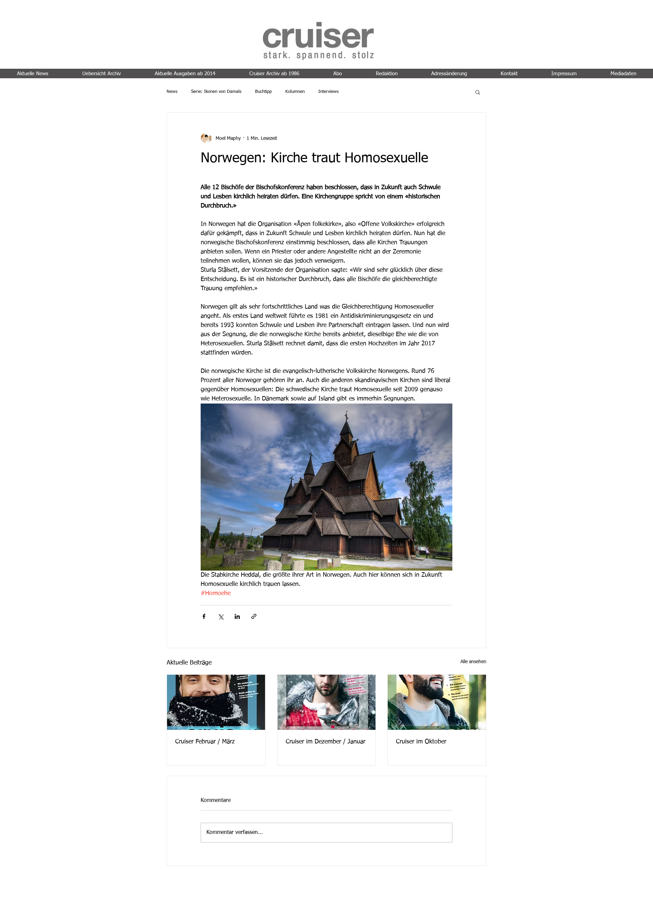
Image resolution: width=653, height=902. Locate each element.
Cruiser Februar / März (205, 742)
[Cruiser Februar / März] (216, 702)
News (172, 91)
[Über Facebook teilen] (204, 616)
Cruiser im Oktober (421, 742)
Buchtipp (263, 91)
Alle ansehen (473, 661)
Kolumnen (295, 91)
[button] (477, 92)
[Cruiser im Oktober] (437, 702)
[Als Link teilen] (254, 616)
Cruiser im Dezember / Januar (325, 742)
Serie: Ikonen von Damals (216, 91)
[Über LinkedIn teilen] (237, 616)
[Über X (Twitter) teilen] (220, 616)
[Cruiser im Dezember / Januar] (327, 702)
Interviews (328, 91)
